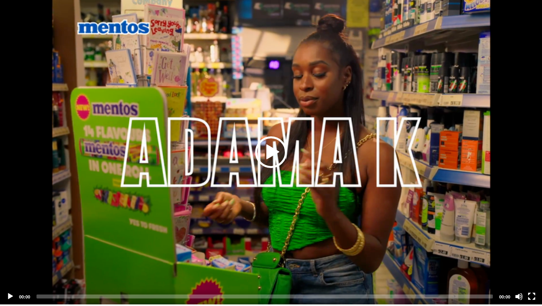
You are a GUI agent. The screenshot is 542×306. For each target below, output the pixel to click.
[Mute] (519, 296)
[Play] (10, 296)
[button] (271, 152)
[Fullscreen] (532, 296)
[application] (271, 152)
